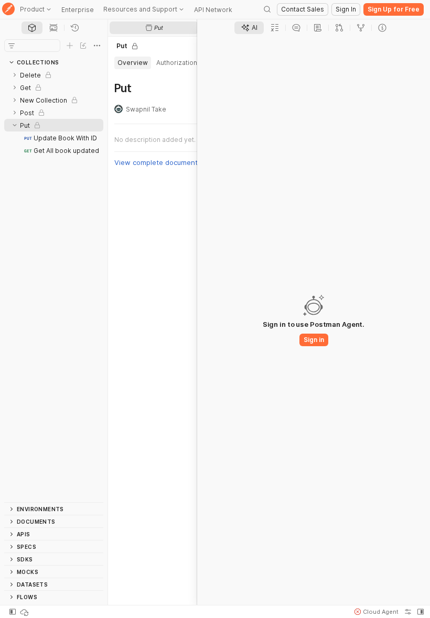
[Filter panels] (11, 45)
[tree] (53, 285)
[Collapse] (14, 125)
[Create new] (69, 45)
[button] (376, 611)
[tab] (32, 27)
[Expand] (14, 75)
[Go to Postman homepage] (8, 10)
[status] (25, 611)
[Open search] (267, 9)
